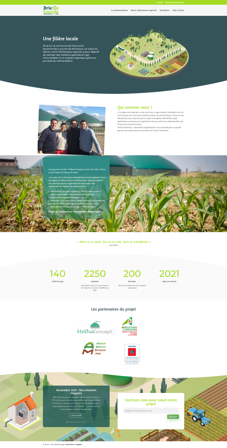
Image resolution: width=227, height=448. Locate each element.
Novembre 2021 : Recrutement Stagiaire (76, 391)
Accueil (160, 2)
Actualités (164, 10)
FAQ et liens (178, 10)
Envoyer (173, 417)
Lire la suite (76, 415)
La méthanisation (119, 10)
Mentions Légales (74, 444)
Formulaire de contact (174, 2)
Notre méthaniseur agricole (144, 10)
